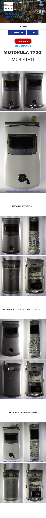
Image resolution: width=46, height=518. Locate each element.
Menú (24, 26)
